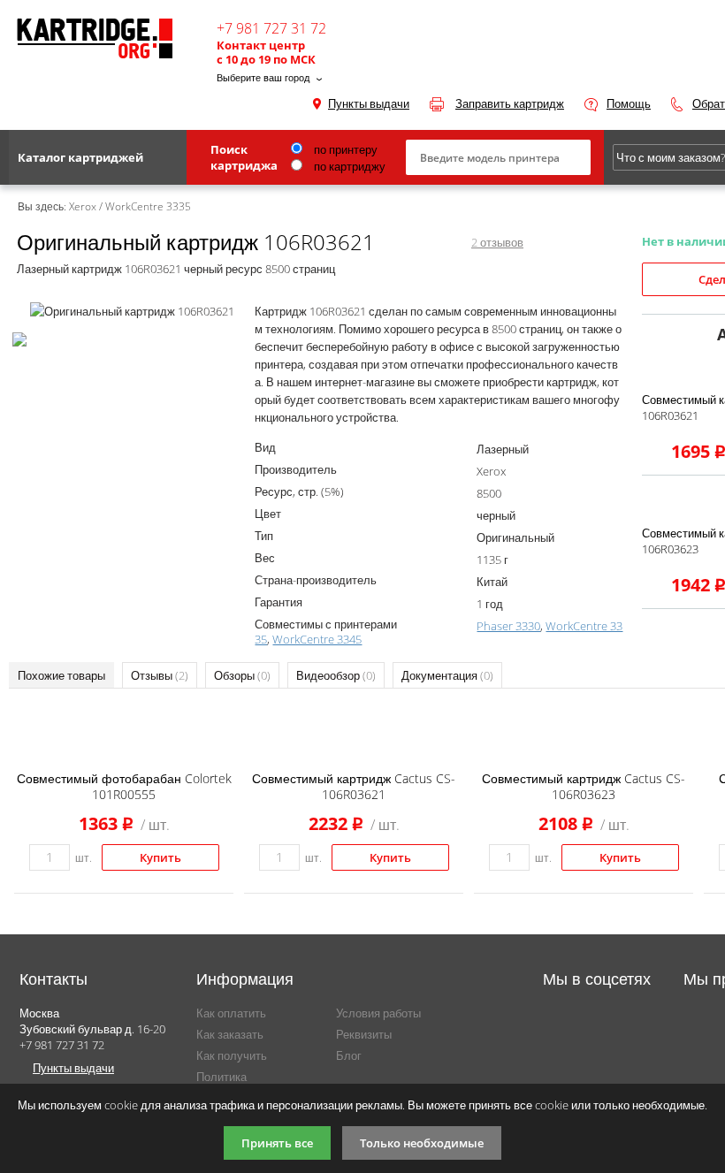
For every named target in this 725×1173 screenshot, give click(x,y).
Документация (447, 675)
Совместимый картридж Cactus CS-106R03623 (583, 786)
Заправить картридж (509, 103)
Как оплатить (231, 1013)
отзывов (497, 242)
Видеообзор (336, 675)
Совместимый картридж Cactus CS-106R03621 (353, 786)
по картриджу (348, 166)
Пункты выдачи (368, 103)
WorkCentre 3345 (317, 639)
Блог (349, 1055)
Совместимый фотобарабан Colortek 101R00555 (124, 786)
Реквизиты (364, 1034)
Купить (160, 857)
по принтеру (344, 149)
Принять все (277, 1143)
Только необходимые (422, 1143)
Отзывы (159, 675)
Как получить (231, 1055)
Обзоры (242, 675)
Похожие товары (61, 675)
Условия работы (378, 1013)
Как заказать (229, 1034)
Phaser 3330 (508, 626)
